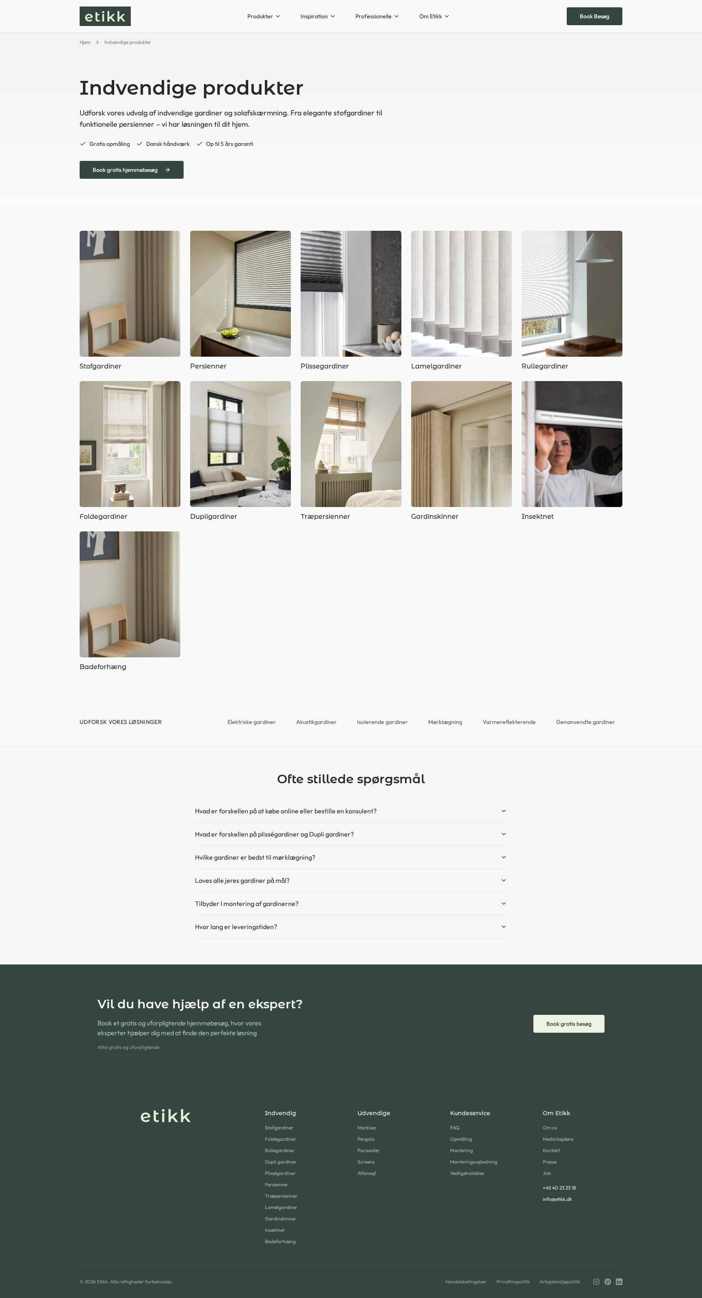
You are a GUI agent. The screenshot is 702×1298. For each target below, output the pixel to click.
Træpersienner (281, 1196)
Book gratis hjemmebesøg (125, 169)
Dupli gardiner (281, 1162)
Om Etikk (430, 16)
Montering (461, 1150)
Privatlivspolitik (513, 1281)
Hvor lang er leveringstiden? (236, 927)
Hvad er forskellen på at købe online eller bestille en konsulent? (286, 811)
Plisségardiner (280, 1173)
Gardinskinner (280, 1219)
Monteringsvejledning (473, 1162)
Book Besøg (594, 16)
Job (547, 1173)
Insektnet (274, 1230)
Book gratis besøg (569, 1023)
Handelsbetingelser (466, 1281)
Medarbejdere (558, 1139)
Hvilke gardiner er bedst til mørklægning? (255, 857)
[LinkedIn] (619, 1281)
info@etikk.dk (557, 1199)
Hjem (85, 42)
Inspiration (314, 16)
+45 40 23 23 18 (559, 1188)
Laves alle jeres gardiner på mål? (242, 880)
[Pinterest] (607, 1281)
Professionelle (373, 16)
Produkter (260, 16)
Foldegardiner (280, 1139)
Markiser (367, 1128)
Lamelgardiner (281, 1207)
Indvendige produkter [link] (127, 42)
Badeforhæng (280, 1241)
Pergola (366, 1139)
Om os (550, 1128)
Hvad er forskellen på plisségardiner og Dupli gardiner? (274, 834)
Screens (366, 1162)
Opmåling (461, 1139)
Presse (550, 1162)
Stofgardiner (279, 1128)
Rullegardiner (280, 1150)
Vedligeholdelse (467, 1173)
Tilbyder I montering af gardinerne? (247, 903)
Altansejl (367, 1173)
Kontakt (551, 1150)
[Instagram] (596, 1281)
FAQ (454, 1128)
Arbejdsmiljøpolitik (560, 1281)
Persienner (276, 1184)
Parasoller (369, 1150)
